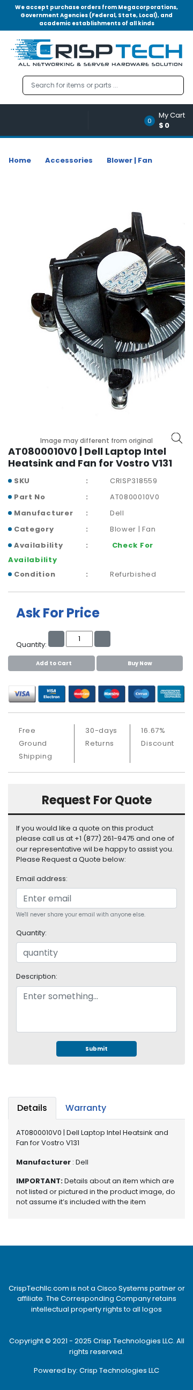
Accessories (69, 160)
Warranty (85, 1108)
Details (32, 1108)
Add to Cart (54, 663)
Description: (36, 976)
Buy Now (140, 663)
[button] (168, 120)
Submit (96, 1049)
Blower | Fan (129, 160)
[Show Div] (48, 120)
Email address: (42, 879)
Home (20, 160)
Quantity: (31, 933)
